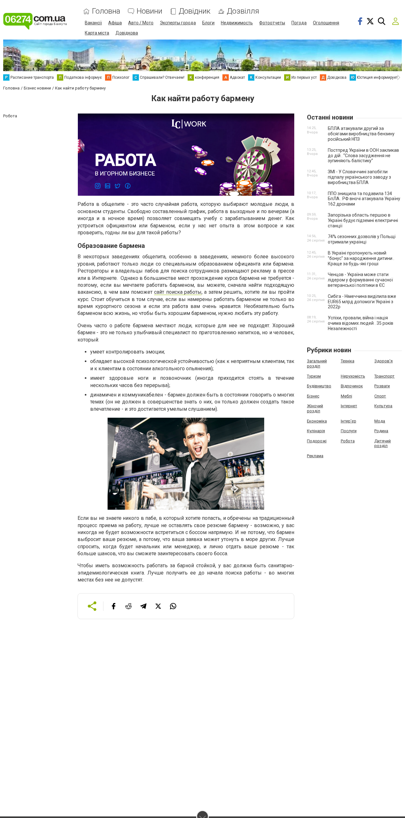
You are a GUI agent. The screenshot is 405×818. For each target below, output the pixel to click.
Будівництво (319, 386)
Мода (379, 421)
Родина (381, 430)
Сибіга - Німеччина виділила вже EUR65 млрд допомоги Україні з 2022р (362, 302)
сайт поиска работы (178, 292)
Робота (348, 441)
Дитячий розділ (382, 443)
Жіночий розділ (315, 408)
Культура (383, 405)
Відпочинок (352, 386)
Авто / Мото (140, 22)
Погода (299, 22)
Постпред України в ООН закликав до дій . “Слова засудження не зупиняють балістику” (363, 155)
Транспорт (384, 376)
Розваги (382, 386)
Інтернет (349, 405)
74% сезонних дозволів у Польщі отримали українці (362, 239)
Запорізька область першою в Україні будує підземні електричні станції (363, 220)
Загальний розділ (317, 363)
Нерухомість (353, 376)
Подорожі (317, 441)
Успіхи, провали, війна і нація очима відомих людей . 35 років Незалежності (360, 323)
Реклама (315, 455)
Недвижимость (237, 22)
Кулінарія (316, 430)
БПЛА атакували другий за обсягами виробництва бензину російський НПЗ (361, 134)
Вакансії (93, 22)
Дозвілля (243, 11)
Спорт (380, 396)
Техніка (347, 361)
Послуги (349, 430)
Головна (106, 11)
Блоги (208, 22)
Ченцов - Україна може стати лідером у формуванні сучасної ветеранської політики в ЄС (360, 280)
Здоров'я (383, 361)
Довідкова (126, 32)
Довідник (194, 11)
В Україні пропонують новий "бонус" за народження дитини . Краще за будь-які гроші (361, 258)
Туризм (314, 376)
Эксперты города (178, 22)
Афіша (115, 22)
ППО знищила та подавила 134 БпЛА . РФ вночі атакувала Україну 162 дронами (364, 199)
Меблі (346, 396)
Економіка (317, 421)
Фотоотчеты (272, 22)
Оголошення (326, 22)
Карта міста (97, 32)
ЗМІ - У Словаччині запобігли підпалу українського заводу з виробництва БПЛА (359, 177)
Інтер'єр (348, 421)
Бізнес (313, 396)
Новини (149, 11)
